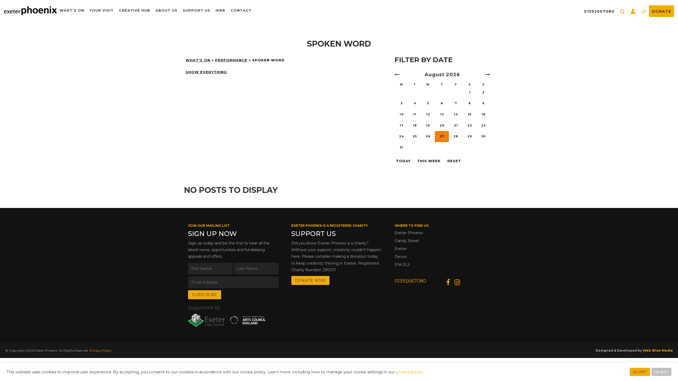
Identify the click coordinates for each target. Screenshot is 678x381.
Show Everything (206, 72)
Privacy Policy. (101, 350)
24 (401, 136)
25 (415, 136)
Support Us (196, 10)
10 (402, 114)
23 (483, 125)
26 (428, 136)
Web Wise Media (658, 350)
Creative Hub (134, 10)
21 (456, 125)
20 (442, 125)
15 (469, 114)
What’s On (72, 10)
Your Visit (102, 10)
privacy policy (409, 372)
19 (428, 125)
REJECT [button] (661, 371)
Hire (220, 10)
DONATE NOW (310, 280)
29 (469, 136)
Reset (454, 161)
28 (455, 136)
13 (442, 114)
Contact (241, 10)
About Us (166, 10)
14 (456, 114)
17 (402, 125)
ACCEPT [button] (640, 372)
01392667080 (599, 11)
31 (401, 147)
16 (483, 114)
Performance (231, 60)
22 (469, 125)
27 (442, 136)
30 (483, 136)
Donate (661, 11)
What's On (198, 60)
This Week (429, 161)
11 (414, 114)
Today (403, 161)
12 (428, 114)
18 (415, 125)
